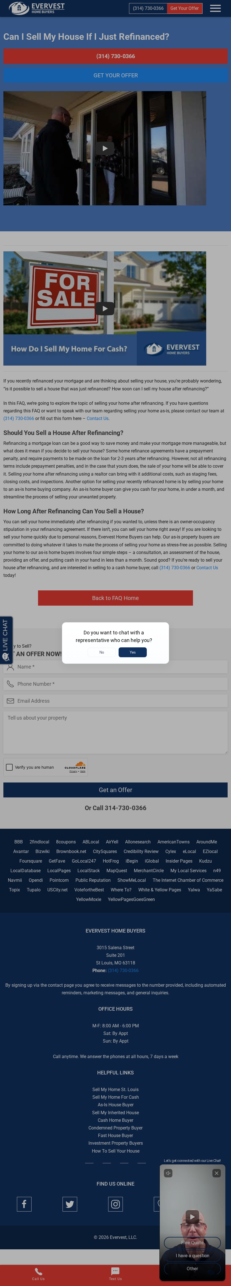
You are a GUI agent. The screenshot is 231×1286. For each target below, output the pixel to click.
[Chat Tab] (115, 643)
